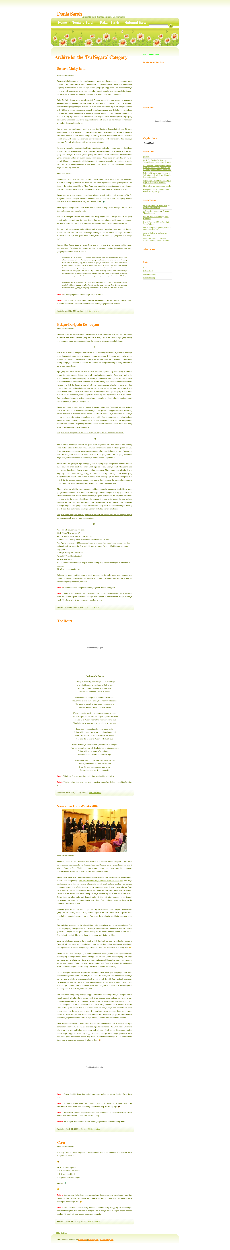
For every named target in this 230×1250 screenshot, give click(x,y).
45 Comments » (94, 1129)
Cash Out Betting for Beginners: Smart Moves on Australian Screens (157, 161)
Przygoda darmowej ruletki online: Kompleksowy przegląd (156, 191)
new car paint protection (152, 217)
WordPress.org (149, 278)
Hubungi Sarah (136, 22)
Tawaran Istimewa (162, 240)
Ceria (61, 1142)
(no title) (146, 157)
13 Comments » (93, 311)
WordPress (82, 1240)
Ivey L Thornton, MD (151, 222)
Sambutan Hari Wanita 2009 (77, 806)
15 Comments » (94, 1221)
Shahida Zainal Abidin (151, 208)
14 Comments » (93, 607)
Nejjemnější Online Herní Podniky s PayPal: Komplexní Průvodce (157, 182)
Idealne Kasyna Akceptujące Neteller (157, 186)
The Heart (64, 620)
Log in (145, 267)
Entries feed (148, 271)
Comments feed (149, 274)
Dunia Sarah (69, 13)
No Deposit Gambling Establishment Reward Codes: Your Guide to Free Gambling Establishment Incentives (157, 168)
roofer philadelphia (150, 233)
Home (62, 22)
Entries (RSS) (93, 1240)
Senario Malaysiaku (71, 68)
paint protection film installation (155, 206)
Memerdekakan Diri (150, 230)
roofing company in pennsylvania (156, 228)
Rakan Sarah (109, 22)
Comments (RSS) (107, 1240)
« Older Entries (60, 1233)
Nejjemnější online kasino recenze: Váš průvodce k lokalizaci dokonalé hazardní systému (157, 175)
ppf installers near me (151, 211)
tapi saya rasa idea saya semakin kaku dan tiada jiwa (100, 881)
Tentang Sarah (83, 22)
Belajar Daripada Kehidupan (78, 324)
